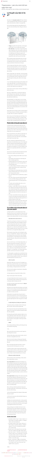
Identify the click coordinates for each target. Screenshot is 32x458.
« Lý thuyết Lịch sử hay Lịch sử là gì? (11, 450)
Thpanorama (4, 1)
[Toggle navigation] (30, 1)
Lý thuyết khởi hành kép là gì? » (22, 450)
